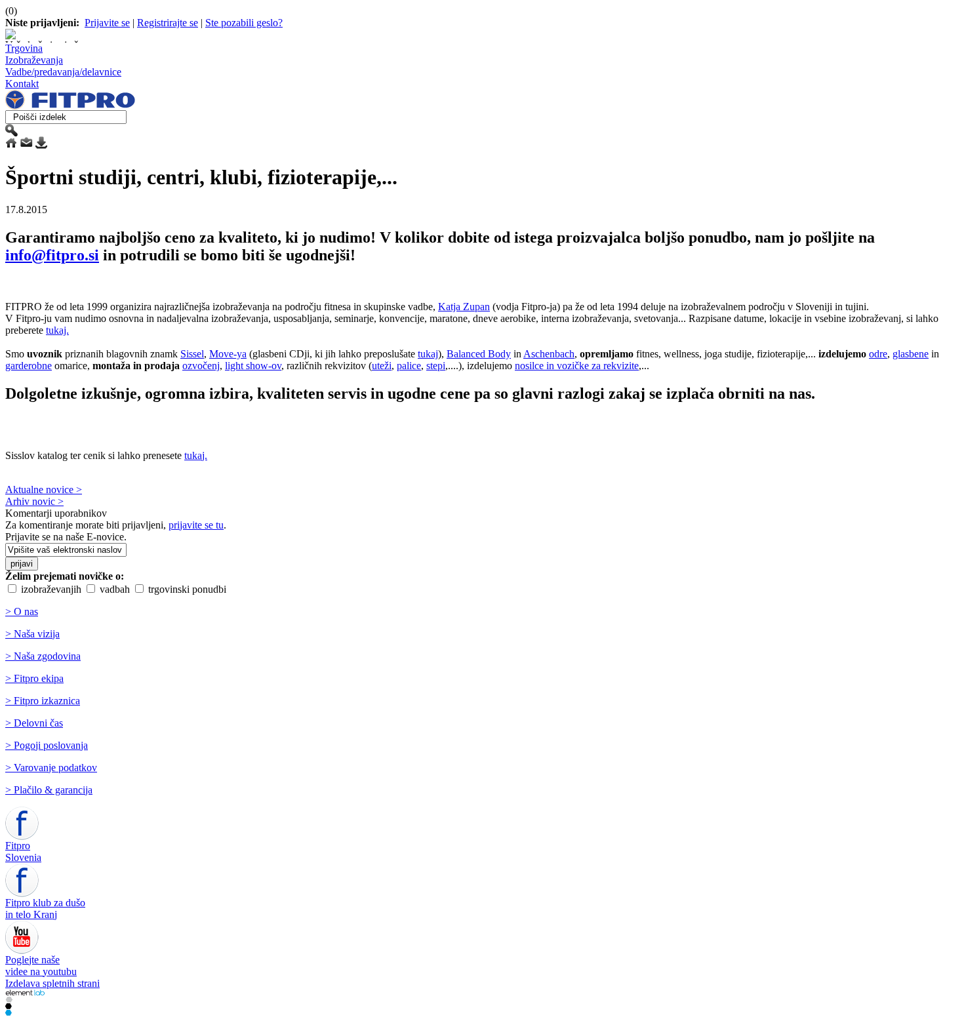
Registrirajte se (167, 22)
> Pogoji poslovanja (46, 745)
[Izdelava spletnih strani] (25, 992)
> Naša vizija (32, 633)
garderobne (28, 365)
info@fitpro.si (52, 255)
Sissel (192, 353)
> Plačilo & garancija (48, 789)
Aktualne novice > (43, 489)
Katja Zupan (464, 306)
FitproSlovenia (23, 851)
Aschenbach (548, 353)
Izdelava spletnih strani (52, 983)
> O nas (21, 611)
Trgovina (24, 48)
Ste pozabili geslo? (244, 22)
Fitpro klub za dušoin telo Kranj (45, 908)
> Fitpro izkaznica (42, 700)
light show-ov (253, 365)
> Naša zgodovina (43, 656)
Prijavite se (107, 22)
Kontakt (22, 83)
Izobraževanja (34, 60)
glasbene (911, 353)
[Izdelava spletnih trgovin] (8, 999)
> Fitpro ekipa (34, 678)
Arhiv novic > (34, 501)
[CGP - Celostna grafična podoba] (8, 1012)
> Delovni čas (34, 723)
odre (878, 353)
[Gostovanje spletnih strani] (8, 1005)
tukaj (428, 353)
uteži (382, 365)
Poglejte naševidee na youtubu (41, 965)
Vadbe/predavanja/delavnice (63, 71)
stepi (435, 365)
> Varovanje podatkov (51, 767)
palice (409, 365)
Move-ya (228, 353)
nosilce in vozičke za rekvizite (577, 365)
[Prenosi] (41, 145)
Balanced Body (479, 353)
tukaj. (57, 330)
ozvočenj (201, 365)
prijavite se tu (196, 525)
